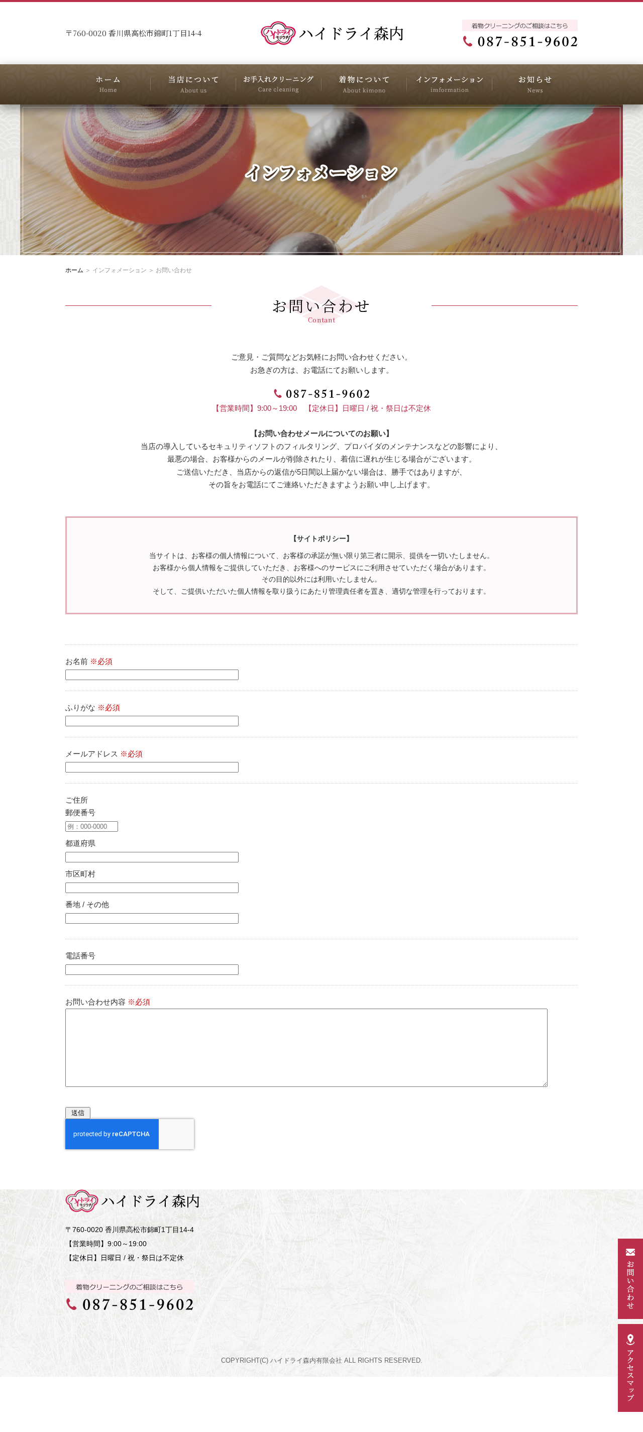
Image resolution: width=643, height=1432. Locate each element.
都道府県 (80, 843)
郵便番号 (80, 812)
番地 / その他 (87, 904)
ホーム (74, 270)
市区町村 (80, 873)
